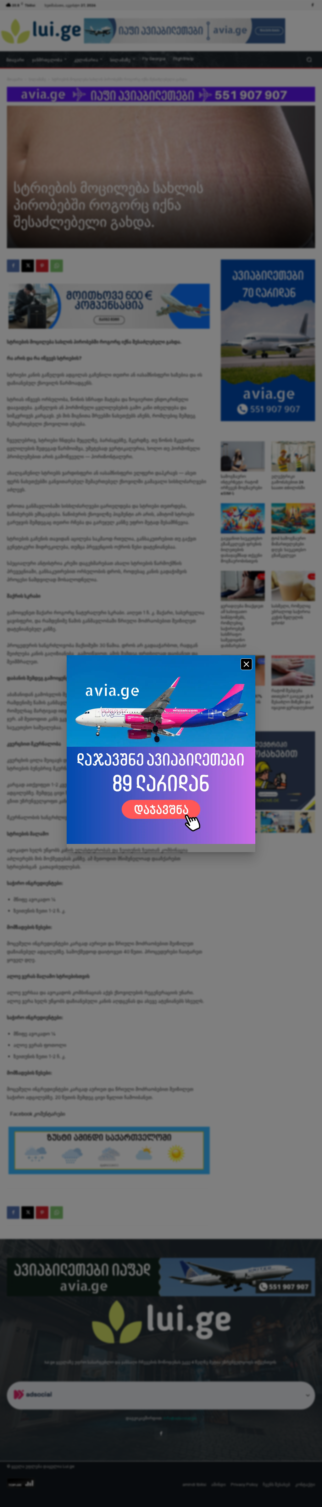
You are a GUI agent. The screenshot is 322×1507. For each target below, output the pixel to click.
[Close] (246, 664)
